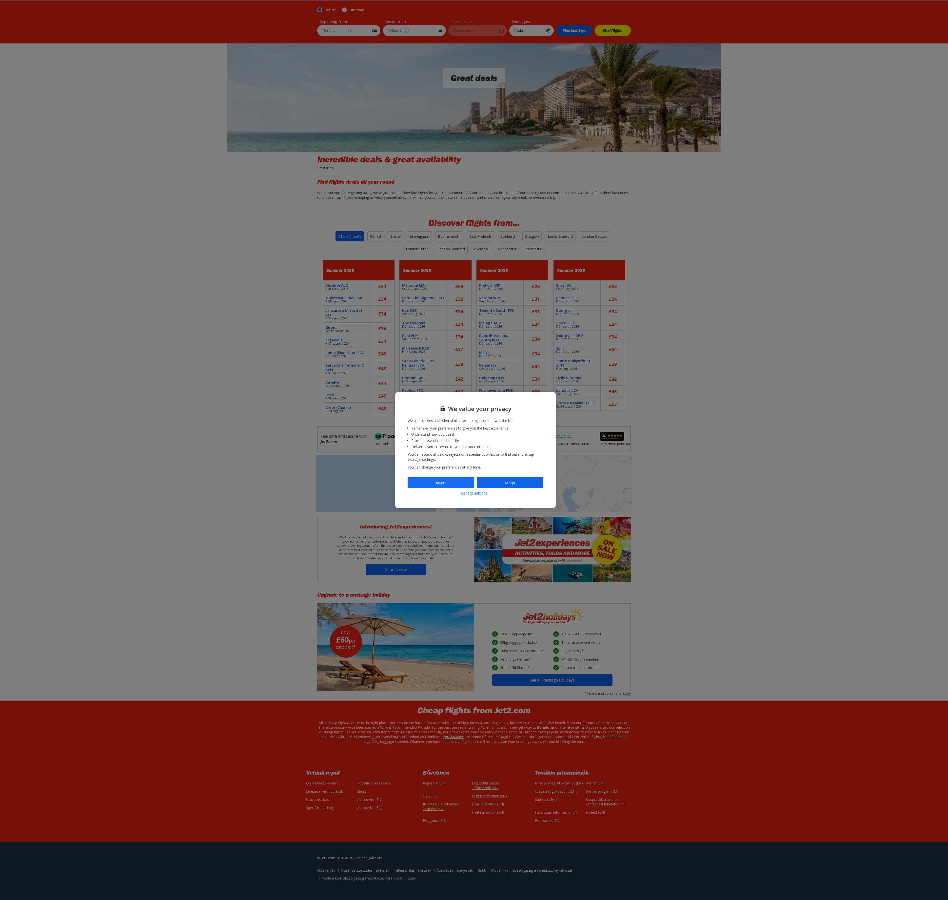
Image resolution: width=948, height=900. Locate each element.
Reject (441, 482)
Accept (510, 482)
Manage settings (473, 493)
